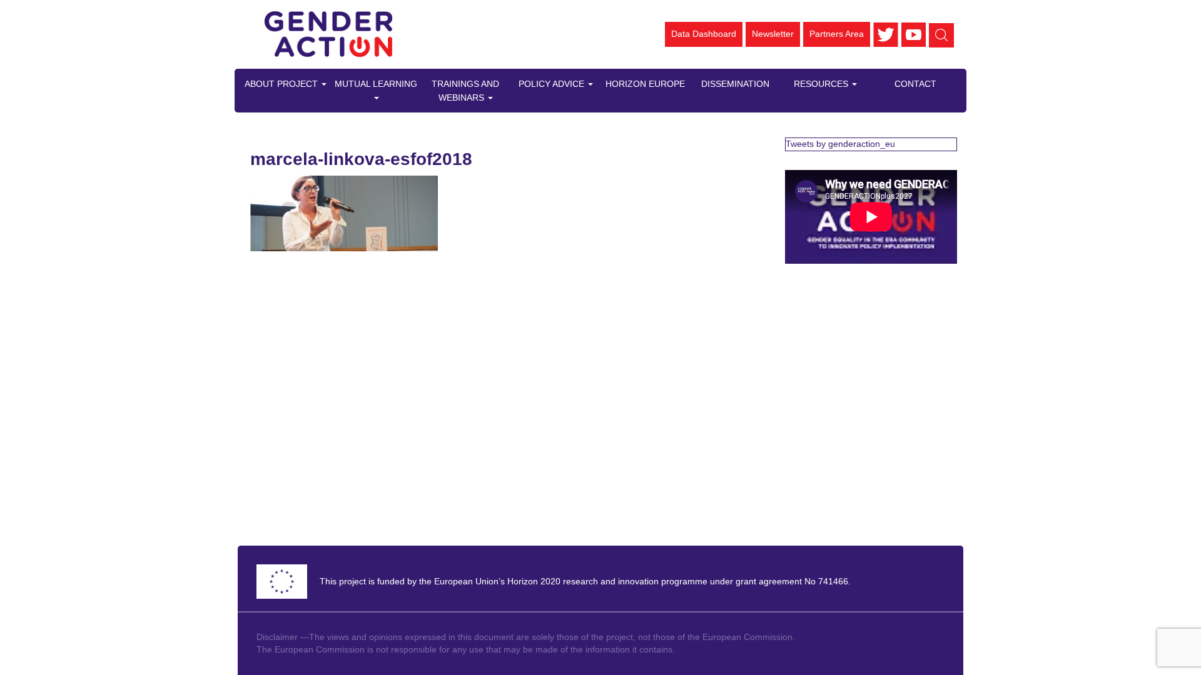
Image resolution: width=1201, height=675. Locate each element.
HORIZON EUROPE (645, 84)
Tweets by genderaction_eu (840, 144)
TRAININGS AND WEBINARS (465, 90)
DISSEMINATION (735, 84)
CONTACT (915, 84)
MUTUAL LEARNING (376, 84)
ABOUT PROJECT (282, 84)
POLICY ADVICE (553, 84)
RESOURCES (822, 84)
